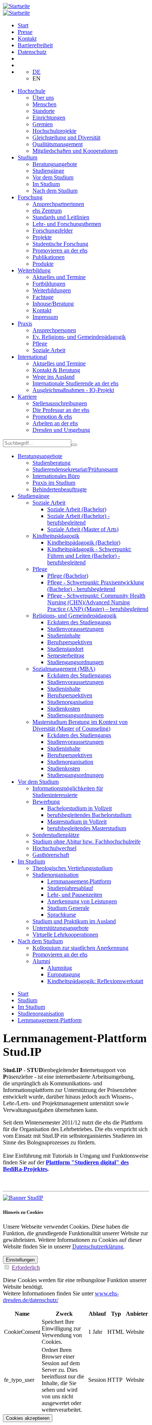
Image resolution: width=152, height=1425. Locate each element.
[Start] (16, 6)
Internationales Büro (56, 476)
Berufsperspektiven (69, 642)
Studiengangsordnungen (75, 662)
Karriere (27, 397)
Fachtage (42, 297)
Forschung (30, 197)
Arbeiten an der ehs (55, 423)
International (32, 357)
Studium (27, 157)
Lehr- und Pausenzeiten (74, 895)
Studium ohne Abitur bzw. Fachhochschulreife (86, 841)
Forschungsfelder (52, 230)
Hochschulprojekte (54, 131)
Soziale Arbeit (48, 350)
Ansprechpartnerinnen (58, 204)
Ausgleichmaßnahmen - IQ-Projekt (73, 390)
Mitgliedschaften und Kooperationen (75, 151)
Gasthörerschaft (50, 855)
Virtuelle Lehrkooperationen (65, 934)
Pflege (39, 343)
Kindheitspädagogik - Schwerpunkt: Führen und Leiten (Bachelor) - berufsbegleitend (89, 556)
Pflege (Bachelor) (67, 576)
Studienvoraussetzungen (75, 629)
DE (36, 72)
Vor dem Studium (52, 177)
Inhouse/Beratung (53, 304)
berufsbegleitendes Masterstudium (86, 828)
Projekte (42, 237)
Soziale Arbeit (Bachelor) (76, 509)
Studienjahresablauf (70, 888)
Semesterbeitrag (65, 655)
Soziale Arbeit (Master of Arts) (82, 529)
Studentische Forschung (60, 244)
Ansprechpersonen (54, 330)
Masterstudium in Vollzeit (77, 821)
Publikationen (48, 257)
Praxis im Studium (53, 483)
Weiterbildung (34, 270)
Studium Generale (68, 908)
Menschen (44, 104)
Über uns (43, 98)
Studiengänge (48, 171)
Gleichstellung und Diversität (66, 137)
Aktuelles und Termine (59, 277)
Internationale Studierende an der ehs (75, 383)
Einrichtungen (48, 117)
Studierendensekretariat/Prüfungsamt (75, 469)
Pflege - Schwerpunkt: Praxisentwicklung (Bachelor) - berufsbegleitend (95, 585)
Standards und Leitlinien (60, 217)
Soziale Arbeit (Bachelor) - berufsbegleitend (78, 519)
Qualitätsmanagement (57, 144)
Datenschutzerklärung (97, 1246)
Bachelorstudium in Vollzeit (79, 808)
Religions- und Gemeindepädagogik (74, 615)
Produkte (42, 264)
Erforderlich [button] (26, 1267)
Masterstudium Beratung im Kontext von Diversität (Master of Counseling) (80, 725)
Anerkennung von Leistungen (82, 901)
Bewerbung (46, 802)
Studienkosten (63, 708)
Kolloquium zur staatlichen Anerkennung (80, 948)
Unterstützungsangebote (60, 928)
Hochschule (31, 91)
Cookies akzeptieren (27, 1418)
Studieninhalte (63, 635)
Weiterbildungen (51, 290)
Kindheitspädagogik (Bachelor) (83, 542)
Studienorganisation (70, 702)
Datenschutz (32, 52)
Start (23, 25)
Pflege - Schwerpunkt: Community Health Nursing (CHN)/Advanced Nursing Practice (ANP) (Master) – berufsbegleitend (97, 602)
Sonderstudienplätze (55, 835)
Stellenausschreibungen (59, 403)
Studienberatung (51, 463)
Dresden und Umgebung (61, 430)
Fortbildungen (48, 284)
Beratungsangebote (54, 164)
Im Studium (46, 184)
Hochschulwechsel (54, 848)
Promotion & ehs (52, 416)
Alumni (41, 961)
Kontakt (27, 38)
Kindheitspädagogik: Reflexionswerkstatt (95, 981)
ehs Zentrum (47, 210)
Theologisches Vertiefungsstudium (72, 868)
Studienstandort (65, 649)
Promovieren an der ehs (59, 250)
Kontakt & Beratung (56, 370)
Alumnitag (59, 968)
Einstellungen (20, 1260)
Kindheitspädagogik (55, 536)
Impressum (45, 317)
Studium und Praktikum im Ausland (74, 921)
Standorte (43, 111)
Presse (25, 32)
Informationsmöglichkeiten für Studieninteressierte (67, 791)
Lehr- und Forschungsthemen (66, 224)
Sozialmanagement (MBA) (63, 669)
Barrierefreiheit (35, 45)
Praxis (25, 323)
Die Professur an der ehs (60, 410)
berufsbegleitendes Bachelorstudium (89, 815)
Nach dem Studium (54, 191)
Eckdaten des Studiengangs (79, 622)
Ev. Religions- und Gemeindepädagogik (79, 337)
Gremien (42, 124)
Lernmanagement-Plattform (79, 881)
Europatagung (63, 974)
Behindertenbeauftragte (59, 489)
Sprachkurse (61, 914)
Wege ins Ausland (53, 377)
